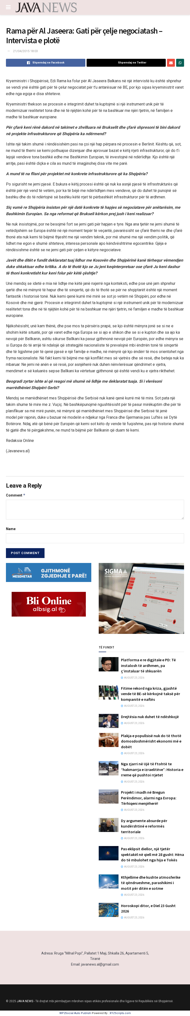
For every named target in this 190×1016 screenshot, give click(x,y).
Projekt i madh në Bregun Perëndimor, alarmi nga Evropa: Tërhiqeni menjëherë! (148, 798)
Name (11, 529)
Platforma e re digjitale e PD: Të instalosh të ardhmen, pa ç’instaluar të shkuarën (148, 665)
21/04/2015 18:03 (25, 51)
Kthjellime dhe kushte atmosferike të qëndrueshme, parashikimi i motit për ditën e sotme (150, 883)
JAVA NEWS (25, 1001)
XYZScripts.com (120, 1013)
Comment (15, 495)
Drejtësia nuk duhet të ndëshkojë (150, 716)
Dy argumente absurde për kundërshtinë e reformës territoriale (144, 826)
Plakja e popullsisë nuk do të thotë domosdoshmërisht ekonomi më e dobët (151, 741)
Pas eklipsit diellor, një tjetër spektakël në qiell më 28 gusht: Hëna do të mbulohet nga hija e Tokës (152, 854)
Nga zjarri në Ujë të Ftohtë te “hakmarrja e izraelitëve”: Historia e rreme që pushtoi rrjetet (152, 769)
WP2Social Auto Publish (75, 1013)
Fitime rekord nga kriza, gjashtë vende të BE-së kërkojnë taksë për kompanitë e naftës (150, 694)
